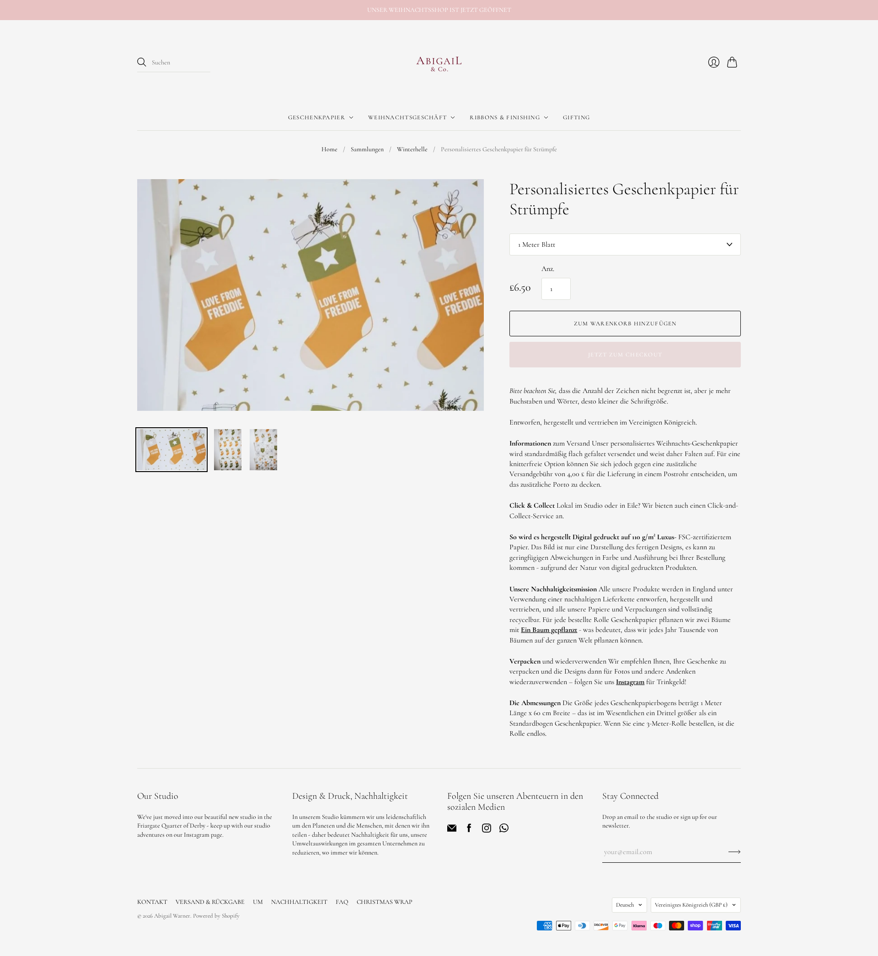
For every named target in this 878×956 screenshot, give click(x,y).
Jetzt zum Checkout (625, 354)
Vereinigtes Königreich (691, 904)
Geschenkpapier (316, 117)
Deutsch (625, 904)
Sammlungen (367, 149)
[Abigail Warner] (439, 62)
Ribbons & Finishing (505, 117)
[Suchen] (141, 62)
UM (258, 902)
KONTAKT (152, 902)
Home (329, 149)
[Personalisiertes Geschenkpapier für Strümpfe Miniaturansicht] (171, 449)
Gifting (576, 117)
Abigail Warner (172, 915)
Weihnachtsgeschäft (407, 117)
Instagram (630, 681)
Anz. (547, 268)
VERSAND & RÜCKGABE (210, 902)
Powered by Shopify (216, 915)
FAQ (342, 902)
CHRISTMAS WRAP (384, 902)
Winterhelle (412, 149)
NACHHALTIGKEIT (299, 902)
